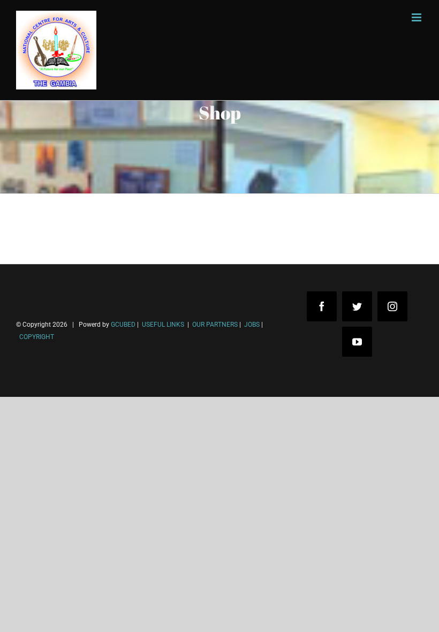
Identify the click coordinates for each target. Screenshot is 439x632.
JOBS (252, 324)
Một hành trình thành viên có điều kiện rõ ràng (108, 615)
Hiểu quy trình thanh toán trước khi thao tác (104, 599)
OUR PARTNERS (214, 324)
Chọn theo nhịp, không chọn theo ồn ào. (96, 583)
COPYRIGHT (36, 337)
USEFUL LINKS (162, 324)
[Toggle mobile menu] (417, 17)
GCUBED (123, 324)
